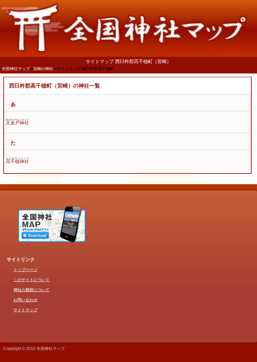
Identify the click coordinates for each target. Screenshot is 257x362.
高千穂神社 (17, 161)
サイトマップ (25, 310)
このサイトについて (31, 279)
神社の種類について (31, 290)
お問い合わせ (25, 300)
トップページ (25, 269)
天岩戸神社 (17, 122)
